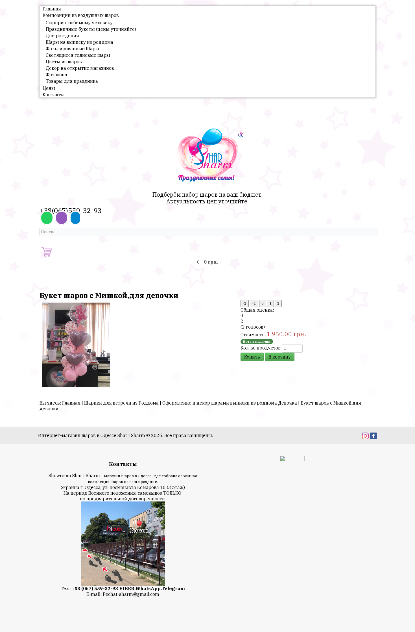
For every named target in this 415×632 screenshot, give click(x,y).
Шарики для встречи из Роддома (121, 403)
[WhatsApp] (46, 218)
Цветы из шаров (64, 61)
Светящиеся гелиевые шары (78, 55)
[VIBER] (61, 218)
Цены (49, 88)
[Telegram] (75, 218)
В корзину (279, 357)
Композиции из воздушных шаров (81, 15)
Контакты (54, 94)
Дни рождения (62, 35)
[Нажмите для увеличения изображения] (76, 344)
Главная (52, 9)
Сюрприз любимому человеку (79, 22)
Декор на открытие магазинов (80, 68)
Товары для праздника (72, 81)
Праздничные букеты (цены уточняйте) (91, 29)
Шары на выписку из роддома (79, 42)
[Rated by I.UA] (292, 459)
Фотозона (56, 74)
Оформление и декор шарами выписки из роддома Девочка (229, 403)
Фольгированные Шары (72, 48)
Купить (252, 357)
